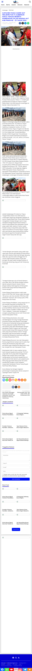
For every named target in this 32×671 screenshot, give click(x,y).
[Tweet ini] (23, 23)
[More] (25, 380)
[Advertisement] (16, 66)
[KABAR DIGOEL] (16, 1)
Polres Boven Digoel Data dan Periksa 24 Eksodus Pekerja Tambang (7, 439)
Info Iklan (15, 664)
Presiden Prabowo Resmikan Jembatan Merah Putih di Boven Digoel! (7, 426)
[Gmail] (13, 380)
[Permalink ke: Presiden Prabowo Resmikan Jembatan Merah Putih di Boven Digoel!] (8, 421)
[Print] (22, 380)
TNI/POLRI (4, 23)
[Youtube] (10, 380)
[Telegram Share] (25, 23)
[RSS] (19, 387)
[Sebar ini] (20, 23)
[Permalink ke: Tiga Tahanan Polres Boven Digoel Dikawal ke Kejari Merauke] (23, 421)
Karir (20, 664)
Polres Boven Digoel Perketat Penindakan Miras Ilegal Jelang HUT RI (8, 414)
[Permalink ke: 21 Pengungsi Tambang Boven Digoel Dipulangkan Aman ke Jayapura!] (23, 408)
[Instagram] (19, 380)
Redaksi (3, 664)
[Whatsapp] (28, 23)
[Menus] (2, 2)
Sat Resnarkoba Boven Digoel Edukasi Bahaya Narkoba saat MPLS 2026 (23, 439)
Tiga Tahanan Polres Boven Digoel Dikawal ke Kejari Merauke (23, 426)
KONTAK (9, 664)
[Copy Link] (16, 380)
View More (16, 529)
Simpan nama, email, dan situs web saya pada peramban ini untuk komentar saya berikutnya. (14, 475)
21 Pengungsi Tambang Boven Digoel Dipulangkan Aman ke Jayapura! (22, 414)
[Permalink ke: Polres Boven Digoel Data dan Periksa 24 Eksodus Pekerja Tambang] (8, 434)
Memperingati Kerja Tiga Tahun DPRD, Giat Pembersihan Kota (23, 393)
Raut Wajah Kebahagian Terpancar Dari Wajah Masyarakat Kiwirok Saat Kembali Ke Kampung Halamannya (8, 394)
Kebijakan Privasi (18, 665)
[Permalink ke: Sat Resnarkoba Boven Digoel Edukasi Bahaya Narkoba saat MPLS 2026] (23, 434)
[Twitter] (16, 387)
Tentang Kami (22, 663)
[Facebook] (3, 380)
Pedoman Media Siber (6, 665)
